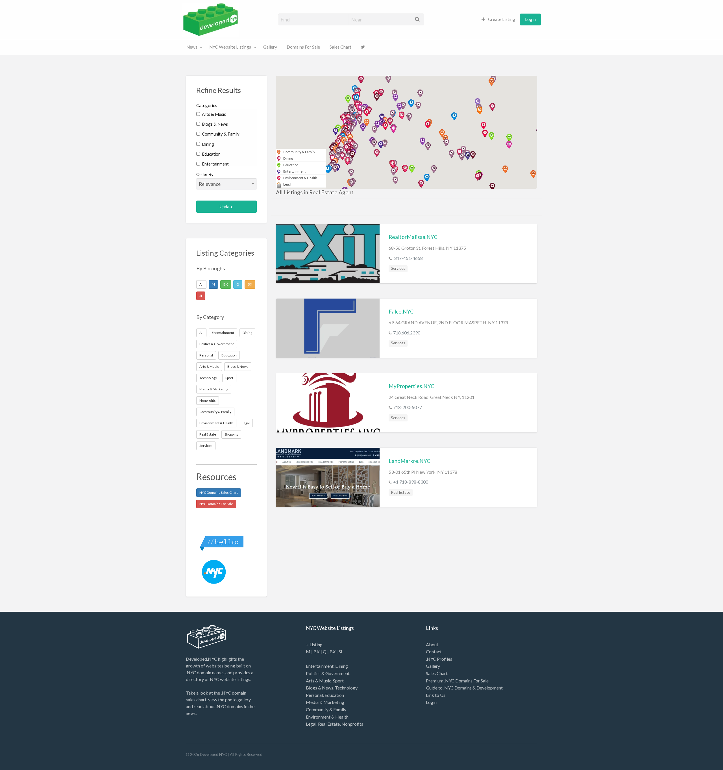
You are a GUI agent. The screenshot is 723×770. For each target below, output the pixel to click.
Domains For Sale (303, 46)
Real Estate (207, 434)
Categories (206, 105)
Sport (229, 378)
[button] (374, 143)
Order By (205, 174)
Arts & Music (213, 114)
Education (211, 153)
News (191, 46)
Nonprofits (207, 400)
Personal (206, 355)
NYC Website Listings (230, 46)
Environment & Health (216, 423)
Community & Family (220, 133)
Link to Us (435, 695)
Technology (208, 378)
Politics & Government (216, 344)
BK (225, 284)
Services (205, 445)
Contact (434, 651)
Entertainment (215, 163)
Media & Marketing (213, 389)
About (432, 644)
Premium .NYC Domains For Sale (457, 680)
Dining (207, 144)
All (201, 284)
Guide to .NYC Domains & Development (464, 687)
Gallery (270, 46)
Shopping (231, 434)
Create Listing (501, 19)
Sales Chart (340, 46)
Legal (246, 423)
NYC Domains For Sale (216, 504)
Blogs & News (214, 124)
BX (250, 284)
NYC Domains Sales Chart (218, 492)
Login (530, 19)
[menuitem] (498, 19)
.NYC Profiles (439, 659)
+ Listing (314, 644)
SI (200, 295)
